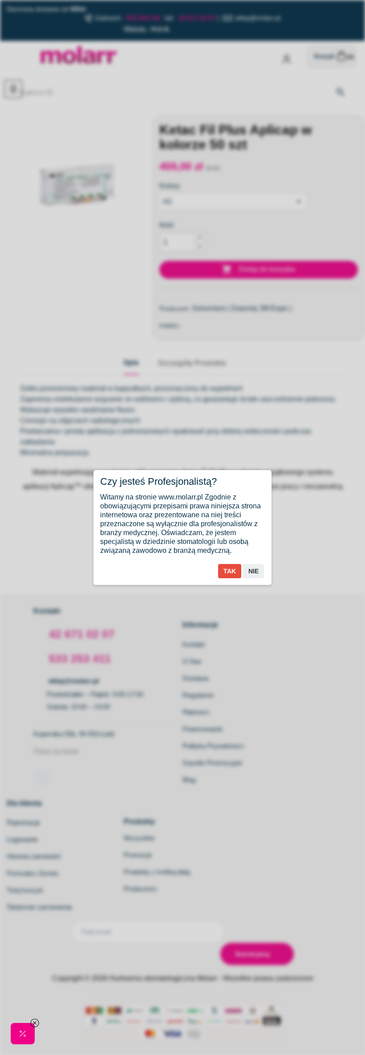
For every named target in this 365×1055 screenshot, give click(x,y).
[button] (23, 1033)
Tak (229, 571)
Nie (253, 571)
